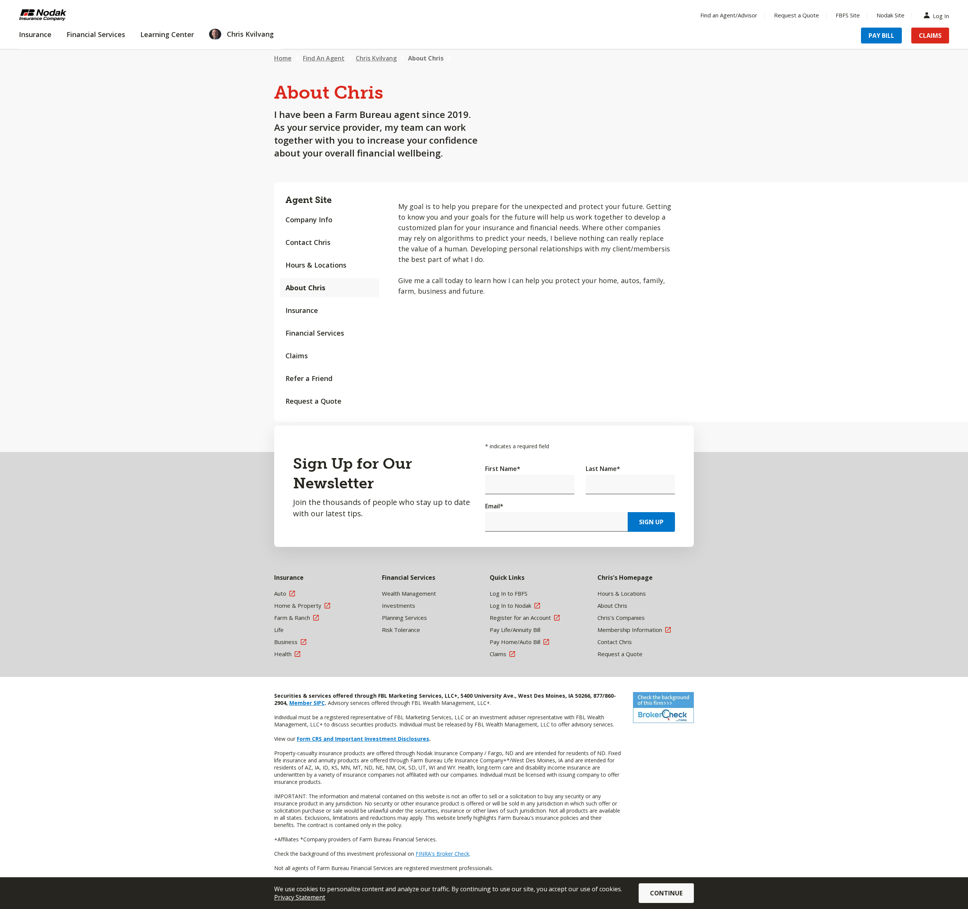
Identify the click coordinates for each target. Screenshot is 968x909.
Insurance (301, 310)
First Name (502, 469)
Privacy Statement (299, 897)
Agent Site (308, 199)
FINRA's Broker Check (442, 853)
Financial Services (314, 333)
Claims (930, 35)
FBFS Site (848, 15)
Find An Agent (323, 58)
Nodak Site (890, 15)
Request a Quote (796, 15)
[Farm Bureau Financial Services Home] (68, 15)
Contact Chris (307, 242)
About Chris (426, 58)
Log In (941, 15)
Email (494, 506)
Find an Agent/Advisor (728, 15)
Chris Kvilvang (376, 58)
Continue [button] (666, 893)
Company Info (308, 219)
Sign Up (651, 522)
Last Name (603, 469)
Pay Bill (881, 35)
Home (283, 58)
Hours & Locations (315, 264)
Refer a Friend (308, 378)
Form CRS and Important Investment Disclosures (363, 738)
